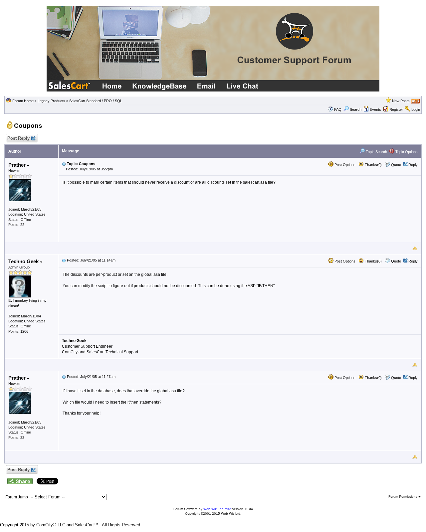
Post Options (344, 165)
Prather (17, 165)
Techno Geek (24, 261)
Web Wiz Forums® (217, 509)
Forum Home (23, 101)
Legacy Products (51, 101)
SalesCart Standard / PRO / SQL (95, 101)
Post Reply (18, 138)
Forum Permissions (403, 496)
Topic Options (406, 152)
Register (396, 109)
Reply (413, 165)
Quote (396, 165)
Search (355, 109)
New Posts (401, 101)
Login (415, 109)
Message (70, 151)
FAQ (337, 109)
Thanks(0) (373, 165)
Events (375, 109)
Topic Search (376, 152)
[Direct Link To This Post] (64, 164)
